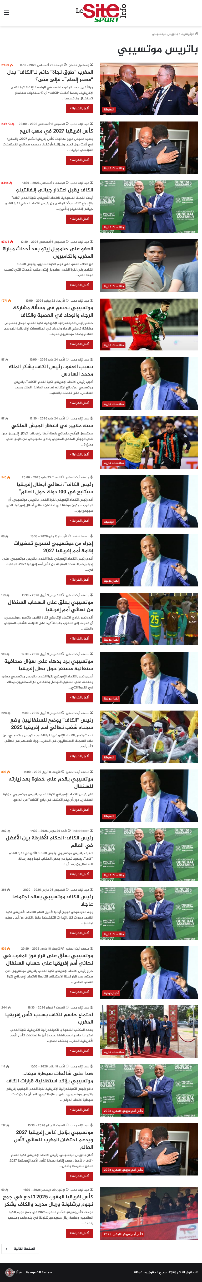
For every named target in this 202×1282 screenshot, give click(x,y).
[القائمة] (6, 15)
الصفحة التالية (24, 1249)
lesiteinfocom (81, 536)
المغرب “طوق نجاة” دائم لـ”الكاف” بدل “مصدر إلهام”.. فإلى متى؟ (50, 76)
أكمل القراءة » (79, 109)
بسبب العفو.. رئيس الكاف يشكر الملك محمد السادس (51, 371)
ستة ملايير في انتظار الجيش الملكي (52, 426)
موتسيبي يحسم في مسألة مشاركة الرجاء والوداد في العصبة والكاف (53, 312)
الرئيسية (188, 34)
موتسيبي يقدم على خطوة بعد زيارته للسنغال (50, 783)
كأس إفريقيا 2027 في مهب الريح (56, 131)
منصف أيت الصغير (77, 477)
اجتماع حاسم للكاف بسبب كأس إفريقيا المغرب (49, 1019)
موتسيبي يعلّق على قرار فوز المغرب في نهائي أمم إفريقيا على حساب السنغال (48, 960)
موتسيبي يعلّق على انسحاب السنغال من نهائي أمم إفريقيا (50, 606)
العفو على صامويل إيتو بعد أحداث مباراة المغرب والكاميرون (48, 253)
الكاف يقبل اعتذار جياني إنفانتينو (54, 190)
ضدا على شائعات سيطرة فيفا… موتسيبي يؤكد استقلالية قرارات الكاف (49, 1078)
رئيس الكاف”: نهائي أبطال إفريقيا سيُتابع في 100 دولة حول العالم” (55, 488)
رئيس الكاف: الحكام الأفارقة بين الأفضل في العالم (49, 842)
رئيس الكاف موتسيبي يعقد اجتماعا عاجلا (52, 901)
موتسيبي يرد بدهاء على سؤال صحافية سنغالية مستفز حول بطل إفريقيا (48, 665)
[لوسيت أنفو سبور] (101, 13)
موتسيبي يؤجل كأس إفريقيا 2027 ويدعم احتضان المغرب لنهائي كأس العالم (53, 1140)
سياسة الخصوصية (39, 1272)
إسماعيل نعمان (79, 65)
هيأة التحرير (13, 1272)
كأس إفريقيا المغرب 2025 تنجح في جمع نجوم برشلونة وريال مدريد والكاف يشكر (48, 1201)
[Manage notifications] (9, 1272)
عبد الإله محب (79, 124)
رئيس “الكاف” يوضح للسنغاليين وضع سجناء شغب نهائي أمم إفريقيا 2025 (51, 724)
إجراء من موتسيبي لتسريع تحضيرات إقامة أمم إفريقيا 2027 (53, 547)
